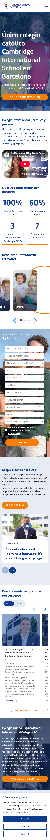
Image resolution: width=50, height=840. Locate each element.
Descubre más (15, 505)
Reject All (25, 834)
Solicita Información (25, 97)
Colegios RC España (25, 778)
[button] (45, 107)
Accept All (25, 819)
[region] (25, 816)
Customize (25, 827)
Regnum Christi (32, 748)
